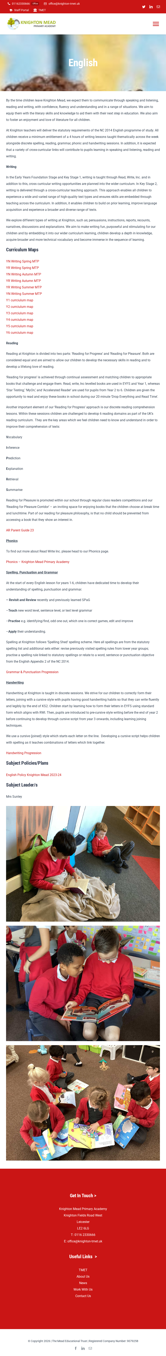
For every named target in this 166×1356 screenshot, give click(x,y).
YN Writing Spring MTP (22, 261)
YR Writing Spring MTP (22, 268)
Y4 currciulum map (19, 320)
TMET (83, 1270)
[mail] (158, 6)
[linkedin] (151, 6)
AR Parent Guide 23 (20, 530)
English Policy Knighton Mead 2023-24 (33, 775)
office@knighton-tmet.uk (84, 1241)
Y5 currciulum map (19, 326)
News (83, 1283)
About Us (83, 1276)
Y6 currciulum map (19, 333)
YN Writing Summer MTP (24, 294)
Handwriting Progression (23, 753)
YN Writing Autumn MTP (23, 274)
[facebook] (75, 1348)
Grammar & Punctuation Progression (32, 672)
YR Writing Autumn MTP (23, 281)
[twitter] (143, 6)
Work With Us (83, 1289)
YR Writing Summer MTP (24, 287)
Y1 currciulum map (19, 300)
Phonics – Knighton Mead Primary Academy (37, 562)
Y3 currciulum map (19, 313)
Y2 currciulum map (19, 307)
